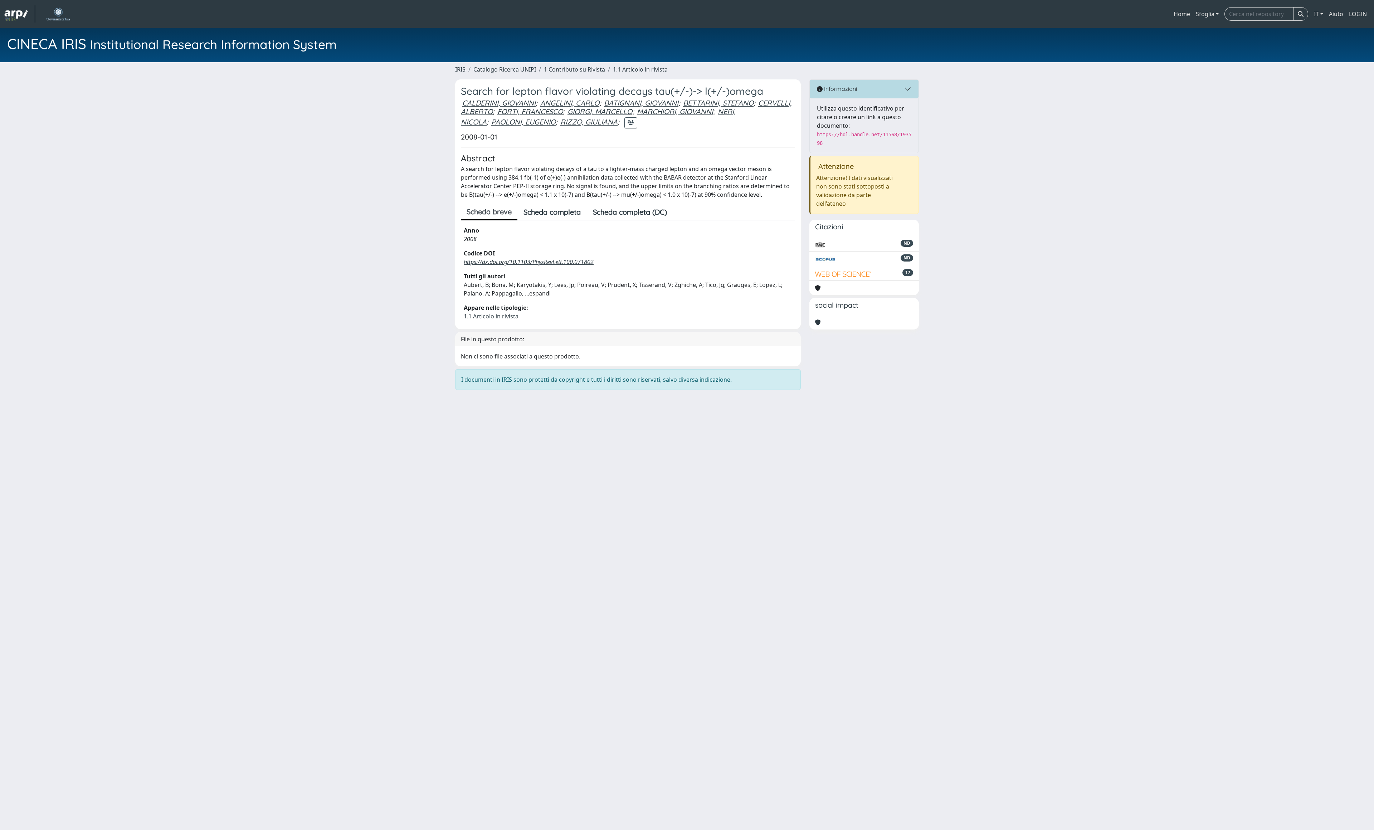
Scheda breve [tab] (489, 211)
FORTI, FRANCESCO (530, 111)
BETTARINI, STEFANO (718, 102)
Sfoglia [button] (1205, 14)
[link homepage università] (58, 14)
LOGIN (1358, 14)
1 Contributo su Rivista (574, 69)
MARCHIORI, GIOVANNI (675, 111)
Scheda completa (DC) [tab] (630, 212)
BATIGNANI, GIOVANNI (641, 102)
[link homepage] (19, 14)
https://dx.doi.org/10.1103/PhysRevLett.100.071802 (529, 262)
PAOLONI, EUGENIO (523, 121)
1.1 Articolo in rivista (640, 69)
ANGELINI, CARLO (569, 102)
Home (1182, 14)
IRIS (460, 69)
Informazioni (840, 88)
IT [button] (1316, 14)
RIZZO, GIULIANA (589, 121)
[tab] (679, 212)
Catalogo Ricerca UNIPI (504, 69)
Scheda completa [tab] (552, 212)
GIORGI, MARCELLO (599, 111)
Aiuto (1336, 14)
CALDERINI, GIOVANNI (499, 102)
